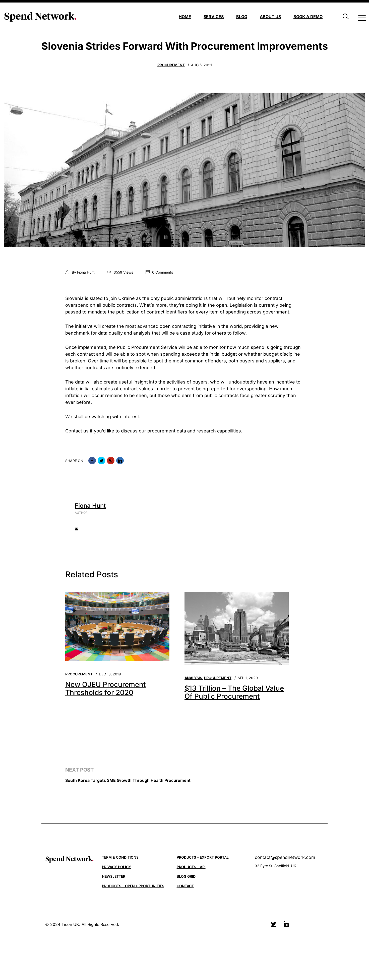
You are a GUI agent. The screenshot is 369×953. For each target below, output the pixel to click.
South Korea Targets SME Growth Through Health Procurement (128, 780)
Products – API (191, 867)
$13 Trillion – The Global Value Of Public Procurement (234, 692)
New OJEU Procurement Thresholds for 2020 (105, 688)
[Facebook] (92, 460)
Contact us (77, 430)
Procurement (171, 65)
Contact (185, 886)
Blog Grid (186, 876)
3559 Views (123, 272)
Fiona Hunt (90, 505)
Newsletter (113, 876)
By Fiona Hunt (83, 272)
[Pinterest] (110, 460)
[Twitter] (101, 460)
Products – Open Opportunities (133, 886)
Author (81, 513)
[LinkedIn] (120, 460)
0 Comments (162, 272)
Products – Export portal (203, 857)
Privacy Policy (116, 867)
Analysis (193, 678)
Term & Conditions (120, 857)
